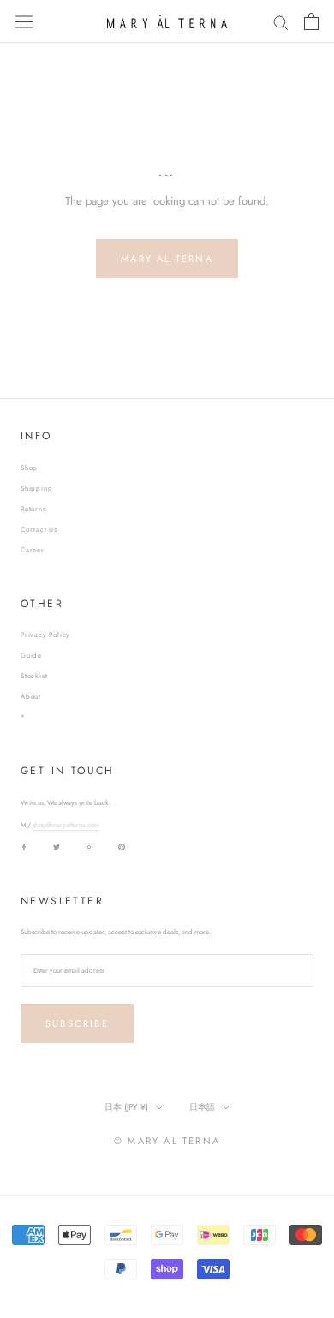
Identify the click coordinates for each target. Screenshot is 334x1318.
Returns (33, 509)
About (31, 696)
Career (33, 550)
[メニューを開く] (24, 21)
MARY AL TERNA (167, 258)
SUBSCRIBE (77, 1023)
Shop (29, 467)
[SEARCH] (281, 22)
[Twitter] (56, 845)
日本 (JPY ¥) (126, 1106)
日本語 (202, 1106)
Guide (31, 655)
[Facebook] (24, 845)
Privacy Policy (45, 634)
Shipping (36, 488)
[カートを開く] (311, 21)
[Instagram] (89, 845)
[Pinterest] (121, 845)
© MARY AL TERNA (167, 1141)
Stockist (34, 676)
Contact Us (39, 529)
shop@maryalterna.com (66, 825)
